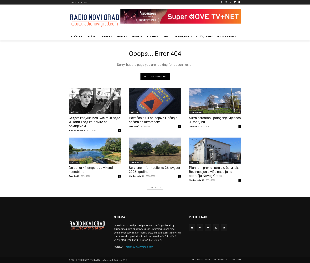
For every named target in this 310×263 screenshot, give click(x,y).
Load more (154, 187)
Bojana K (193, 126)
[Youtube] (239, 2)
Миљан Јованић (77, 130)
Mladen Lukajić (136, 176)
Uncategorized (196, 112)
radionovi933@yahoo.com (139, 246)
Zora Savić (134, 126)
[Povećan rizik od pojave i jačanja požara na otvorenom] (155, 101)
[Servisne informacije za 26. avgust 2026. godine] (155, 151)
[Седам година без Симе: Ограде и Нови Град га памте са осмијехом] (95, 101)
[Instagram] (226, 2)
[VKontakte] (224, 227)
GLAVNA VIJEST (136, 162)
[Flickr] (208, 227)
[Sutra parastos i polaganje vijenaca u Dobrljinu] (215, 101)
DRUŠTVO (74, 112)
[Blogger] (192, 227)
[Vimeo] (235, 2)
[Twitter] (230, 2)
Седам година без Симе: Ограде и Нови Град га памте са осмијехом (94, 122)
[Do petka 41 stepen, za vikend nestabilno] (95, 151)
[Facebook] (221, 2)
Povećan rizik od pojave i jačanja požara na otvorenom (153, 120)
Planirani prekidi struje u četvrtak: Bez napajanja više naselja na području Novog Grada (214, 172)
